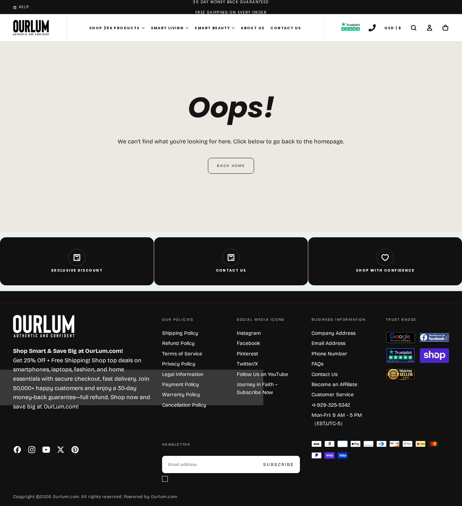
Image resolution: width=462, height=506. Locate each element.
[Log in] (429, 28)
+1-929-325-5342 (330, 405)
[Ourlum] (43, 326)
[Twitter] (60, 449)
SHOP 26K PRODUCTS (114, 28)
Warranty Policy (181, 395)
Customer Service (332, 395)
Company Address (333, 333)
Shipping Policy (180, 333)
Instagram (249, 333)
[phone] (372, 28)
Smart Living (167, 28)
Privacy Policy (178, 364)
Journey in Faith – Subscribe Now (257, 388)
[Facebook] (17, 449)
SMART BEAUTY (212, 28)
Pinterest (247, 354)
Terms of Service (182, 354)
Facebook (248, 343)
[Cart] (445, 28)
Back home (231, 166)
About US (253, 28)
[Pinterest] (75, 449)
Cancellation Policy (184, 405)
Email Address (328, 343)
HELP (24, 7)
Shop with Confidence (385, 270)
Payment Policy (180, 384)
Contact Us (285, 28)
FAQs (317, 364)
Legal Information (182, 374)
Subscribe (278, 464)
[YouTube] (46, 449)
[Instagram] (31, 449)
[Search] (413, 28)
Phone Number (329, 354)
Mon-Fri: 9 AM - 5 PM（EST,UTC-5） (336, 419)
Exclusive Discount (77, 270)
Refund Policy (178, 343)
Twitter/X (247, 364)
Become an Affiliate (334, 384)
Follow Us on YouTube (262, 374)
